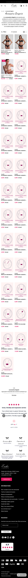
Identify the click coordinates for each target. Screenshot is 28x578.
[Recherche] (5, 5)
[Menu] (1, 5)
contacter (6, 479)
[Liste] (26, 32)
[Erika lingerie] (14, 5)
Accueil (2, 11)
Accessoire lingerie (9, 11)
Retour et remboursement (7, 497)
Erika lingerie (6, 571)
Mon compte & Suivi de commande (10, 489)
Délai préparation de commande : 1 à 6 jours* (12, 499)
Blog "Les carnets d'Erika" (7, 506)
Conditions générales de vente (16, 573)
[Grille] (24, 32)
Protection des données (6, 575)
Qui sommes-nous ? (6, 509)
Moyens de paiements (6, 494)
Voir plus (14, 395)
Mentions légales (4, 573)
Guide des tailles (5, 504)
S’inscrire (6, 531)
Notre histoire (4, 511)
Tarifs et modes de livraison (8, 492)
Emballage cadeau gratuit (7, 501)
